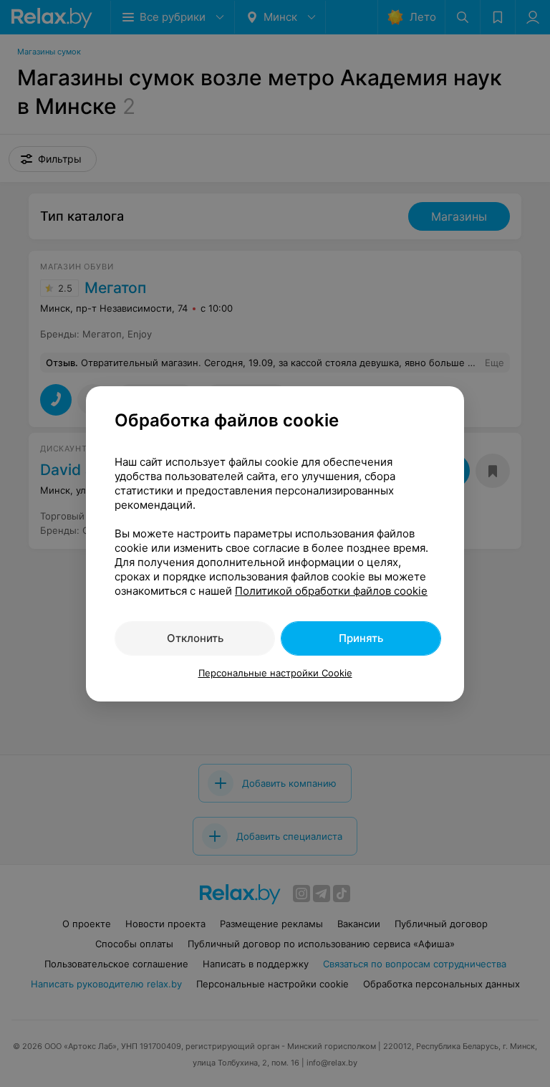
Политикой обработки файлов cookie (331, 591)
